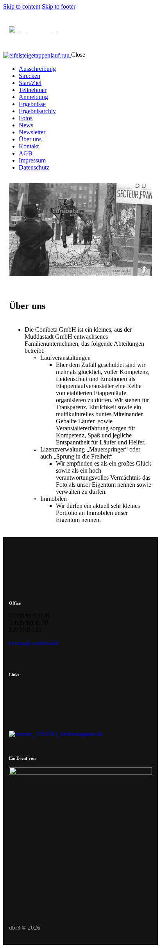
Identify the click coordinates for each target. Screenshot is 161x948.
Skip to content (21, 6)
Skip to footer (58, 6)
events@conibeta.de (34, 642)
